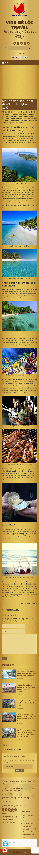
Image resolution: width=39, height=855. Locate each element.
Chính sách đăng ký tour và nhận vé (29, 825)
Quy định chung (28, 815)
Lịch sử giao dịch (9, 822)
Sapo (24, 852)
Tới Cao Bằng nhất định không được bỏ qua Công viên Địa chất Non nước (26, 673)
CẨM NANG (5, 749)
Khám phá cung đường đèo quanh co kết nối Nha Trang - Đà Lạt (26, 703)
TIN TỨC (5, 610)
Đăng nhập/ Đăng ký (10, 816)
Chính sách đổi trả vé (30, 832)
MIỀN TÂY (12, 749)
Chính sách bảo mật (30, 829)
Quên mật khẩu (8, 819)
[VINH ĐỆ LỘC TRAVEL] (19, 9)
